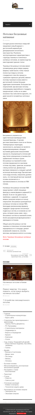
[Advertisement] (18, 15)
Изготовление (10, 371)
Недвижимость (10, 330)
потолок (13, 246)
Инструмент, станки (11, 370)
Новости (8, 378)
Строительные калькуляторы (15, 315)
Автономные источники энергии (15, 389)
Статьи (6, 376)
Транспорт (8, 374)
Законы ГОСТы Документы (15, 324)
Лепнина (8, 361)
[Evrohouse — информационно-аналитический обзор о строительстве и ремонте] (17, 7)
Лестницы (8, 356)
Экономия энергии (12, 393)
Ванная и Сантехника (13, 352)
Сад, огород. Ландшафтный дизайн (17, 342)
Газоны (7, 347)
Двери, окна (9, 354)
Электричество (10, 391)
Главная (7, 313)
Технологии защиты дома (14, 387)
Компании (8, 337)
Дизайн (6, 350)
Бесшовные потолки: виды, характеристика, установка (19, 255)
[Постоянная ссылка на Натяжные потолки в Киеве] (17, 280)
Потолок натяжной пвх (14, 251)
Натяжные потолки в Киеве (15, 282)
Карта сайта (9, 317)
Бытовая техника (10, 363)
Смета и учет (9, 380)
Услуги (7, 339)
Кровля (7, 335)
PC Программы (10, 326)
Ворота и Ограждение (13, 332)
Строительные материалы (14, 328)
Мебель (8, 359)
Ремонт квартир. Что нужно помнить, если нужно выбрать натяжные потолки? (16, 291)
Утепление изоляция (11, 383)
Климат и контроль (12, 385)
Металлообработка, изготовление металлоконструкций (16, 366)
